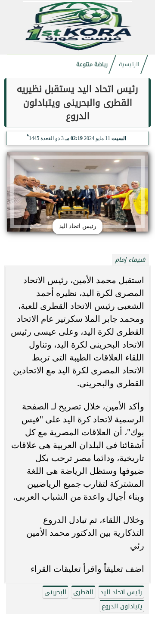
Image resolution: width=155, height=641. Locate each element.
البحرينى (55, 592)
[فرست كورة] (77, 49)
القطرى (83, 592)
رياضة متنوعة (92, 64)
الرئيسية (129, 64)
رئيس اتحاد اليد (121, 592)
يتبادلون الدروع (122, 606)
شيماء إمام (130, 260)
